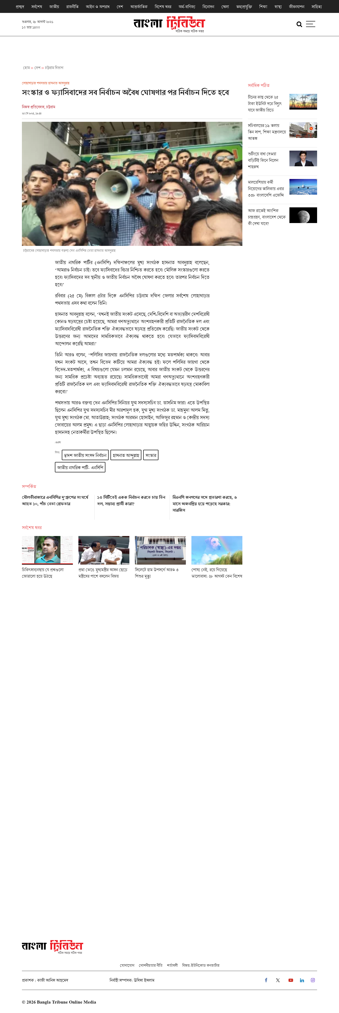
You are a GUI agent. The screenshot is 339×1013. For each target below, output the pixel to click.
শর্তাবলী (172, 965)
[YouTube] (290, 980)
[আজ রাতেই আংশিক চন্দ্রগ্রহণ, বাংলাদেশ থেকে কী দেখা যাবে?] (282, 218)
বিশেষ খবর (163, 6)
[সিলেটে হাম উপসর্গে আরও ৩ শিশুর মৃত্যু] (160, 559)
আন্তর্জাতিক (138, 6)
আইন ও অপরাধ (97, 6)
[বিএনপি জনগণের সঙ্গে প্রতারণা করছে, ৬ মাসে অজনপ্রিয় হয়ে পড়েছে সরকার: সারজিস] (207, 506)
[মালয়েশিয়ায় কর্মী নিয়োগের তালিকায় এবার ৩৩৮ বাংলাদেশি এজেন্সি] (282, 191)
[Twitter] (278, 980)
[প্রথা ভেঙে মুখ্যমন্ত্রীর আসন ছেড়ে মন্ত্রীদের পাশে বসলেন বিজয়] (103, 559)
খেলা (225, 6)
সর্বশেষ (36, 6)
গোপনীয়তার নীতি (150, 965)
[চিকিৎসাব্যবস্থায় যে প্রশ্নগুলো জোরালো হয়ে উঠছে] (47, 559)
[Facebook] (266, 980)
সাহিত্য (317, 6)
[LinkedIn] (302, 980)
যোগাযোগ (127, 965)
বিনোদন (208, 6)
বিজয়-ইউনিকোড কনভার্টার (200, 965)
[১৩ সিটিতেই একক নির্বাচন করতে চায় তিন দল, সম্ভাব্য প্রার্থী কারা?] (132, 506)
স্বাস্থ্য (278, 6)
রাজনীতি (72, 6)
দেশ (120, 6)
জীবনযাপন (296, 6)
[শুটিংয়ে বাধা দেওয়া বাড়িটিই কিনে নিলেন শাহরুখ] (282, 163)
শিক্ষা (263, 6)
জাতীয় (54, 6)
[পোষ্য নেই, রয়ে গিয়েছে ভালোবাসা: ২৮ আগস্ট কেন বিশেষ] (216, 559)
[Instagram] (313, 980)
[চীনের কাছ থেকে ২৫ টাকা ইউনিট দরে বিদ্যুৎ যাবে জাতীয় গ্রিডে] (282, 106)
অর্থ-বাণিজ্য (186, 6)
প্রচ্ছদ (20, 6)
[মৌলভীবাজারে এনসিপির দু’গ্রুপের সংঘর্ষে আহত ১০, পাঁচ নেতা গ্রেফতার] (57, 506)
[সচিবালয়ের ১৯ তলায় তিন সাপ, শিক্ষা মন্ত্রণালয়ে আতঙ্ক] (282, 134)
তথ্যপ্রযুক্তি (244, 6)
